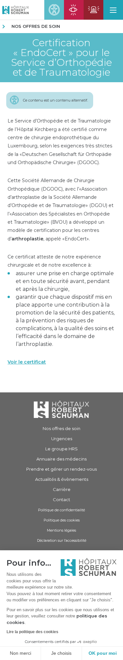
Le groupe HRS (61, 448)
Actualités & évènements (61, 479)
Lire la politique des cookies (32, 632)
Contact (61, 499)
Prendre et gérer (61, 469)
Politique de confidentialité (61, 510)
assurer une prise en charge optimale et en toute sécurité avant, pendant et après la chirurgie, (65, 281)
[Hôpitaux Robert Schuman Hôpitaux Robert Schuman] (14, 10)
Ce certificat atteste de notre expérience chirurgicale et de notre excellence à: (54, 261)
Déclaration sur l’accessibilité (61, 540)
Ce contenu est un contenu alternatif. (55, 100)
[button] (113, 10)
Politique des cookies (62, 520)
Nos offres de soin (35, 26)
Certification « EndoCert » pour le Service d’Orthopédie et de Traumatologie (61, 57)
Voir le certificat (27, 362)
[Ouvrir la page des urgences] (93, 10)
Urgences (61, 438)
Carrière (62, 489)
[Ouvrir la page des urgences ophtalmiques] (74, 10)
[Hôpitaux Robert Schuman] (61, 409)
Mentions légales (61, 530)
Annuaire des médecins (61, 459)
